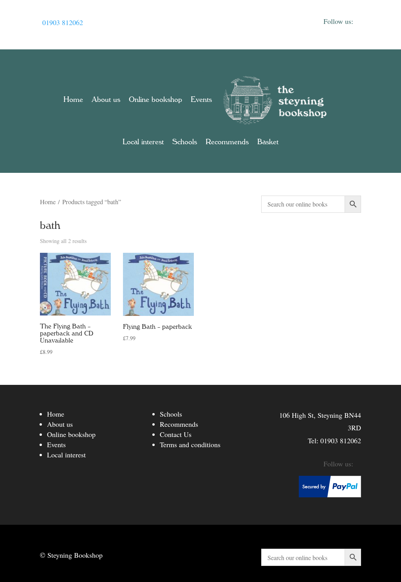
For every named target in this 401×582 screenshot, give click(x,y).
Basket (267, 142)
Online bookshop (155, 99)
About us (106, 99)
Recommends (227, 142)
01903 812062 (62, 22)
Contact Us (175, 434)
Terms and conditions (190, 444)
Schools (184, 142)
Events (201, 99)
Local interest (143, 142)
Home (73, 99)
